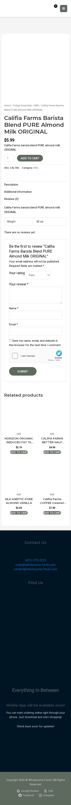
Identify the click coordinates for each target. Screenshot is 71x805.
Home (7, 105)
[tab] (35, 184)
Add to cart (30, 158)
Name (14, 308)
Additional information (18, 191)
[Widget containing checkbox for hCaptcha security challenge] (35, 355)
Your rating (17, 273)
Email (13, 324)
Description (11, 184)
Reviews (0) (11, 199)
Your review (18, 284)
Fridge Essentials (22, 105)
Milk (36, 105)
